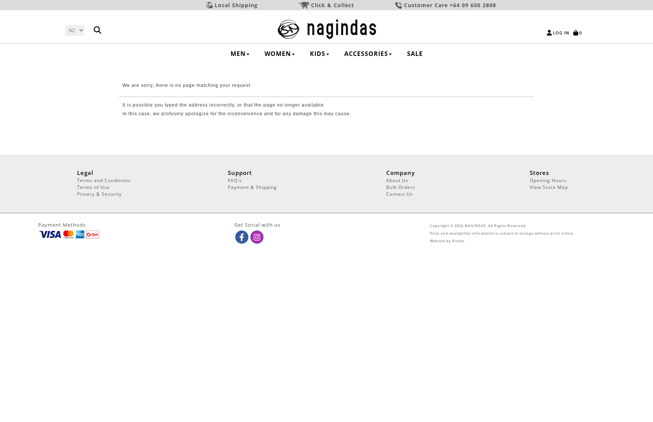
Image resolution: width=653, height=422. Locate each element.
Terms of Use (93, 187)
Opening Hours (548, 180)
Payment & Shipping (252, 187)
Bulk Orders (400, 187)
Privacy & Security (99, 194)
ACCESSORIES (366, 53)
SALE (415, 53)
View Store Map (549, 187)
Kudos (458, 240)
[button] (241, 237)
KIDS (317, 53)
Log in (561, 33)
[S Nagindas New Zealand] (327, 29)
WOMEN (278, 53)
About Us (397, 180)
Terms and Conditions (104, 180)
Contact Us (399, 194)
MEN (238, 53)
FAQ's (235, 180)
